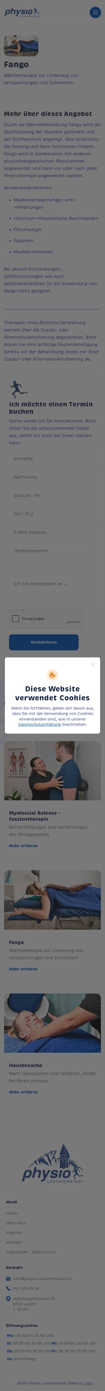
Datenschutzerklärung (39, 724)
